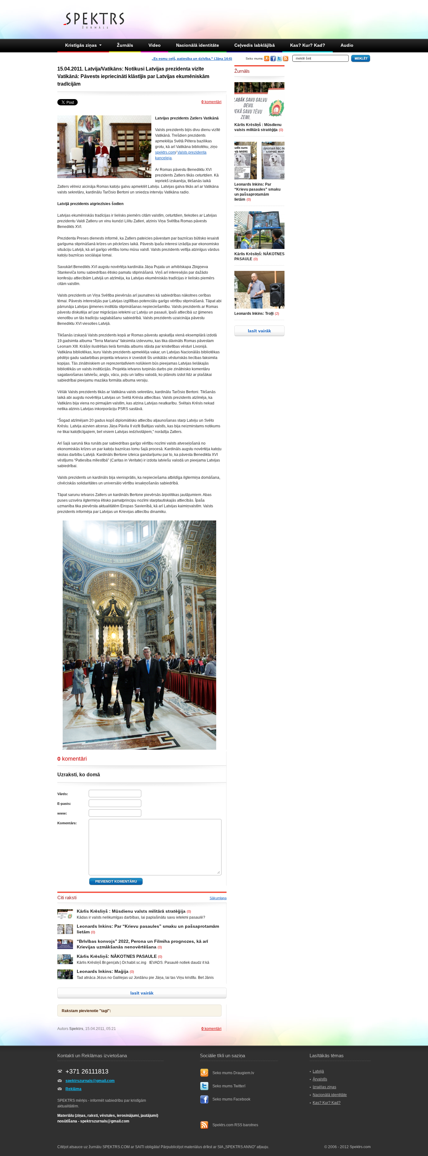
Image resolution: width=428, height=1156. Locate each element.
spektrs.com (165, 152)
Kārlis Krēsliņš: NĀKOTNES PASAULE (117, 956)
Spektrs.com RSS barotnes (235, 1125)
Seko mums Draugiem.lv (233, 1073)
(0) (189, 911)
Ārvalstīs (320, 1079)
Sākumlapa (218, 898)
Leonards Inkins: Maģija (102, 971)
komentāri (211, 102)
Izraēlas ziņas (324, 1087)
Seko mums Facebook (231, 1099)
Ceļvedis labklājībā (254, 45)
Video (155, 45)
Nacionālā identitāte (197, 45)
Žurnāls (125, 45)
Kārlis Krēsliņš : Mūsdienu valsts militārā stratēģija (131, 911)
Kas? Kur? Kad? (307, 45)
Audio (347, 45)
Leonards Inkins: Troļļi (254, 313)
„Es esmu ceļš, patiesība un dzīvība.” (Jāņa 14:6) (192, 59)
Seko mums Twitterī (228, 1086)
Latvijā (318, 1071)
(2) (277, 313)
